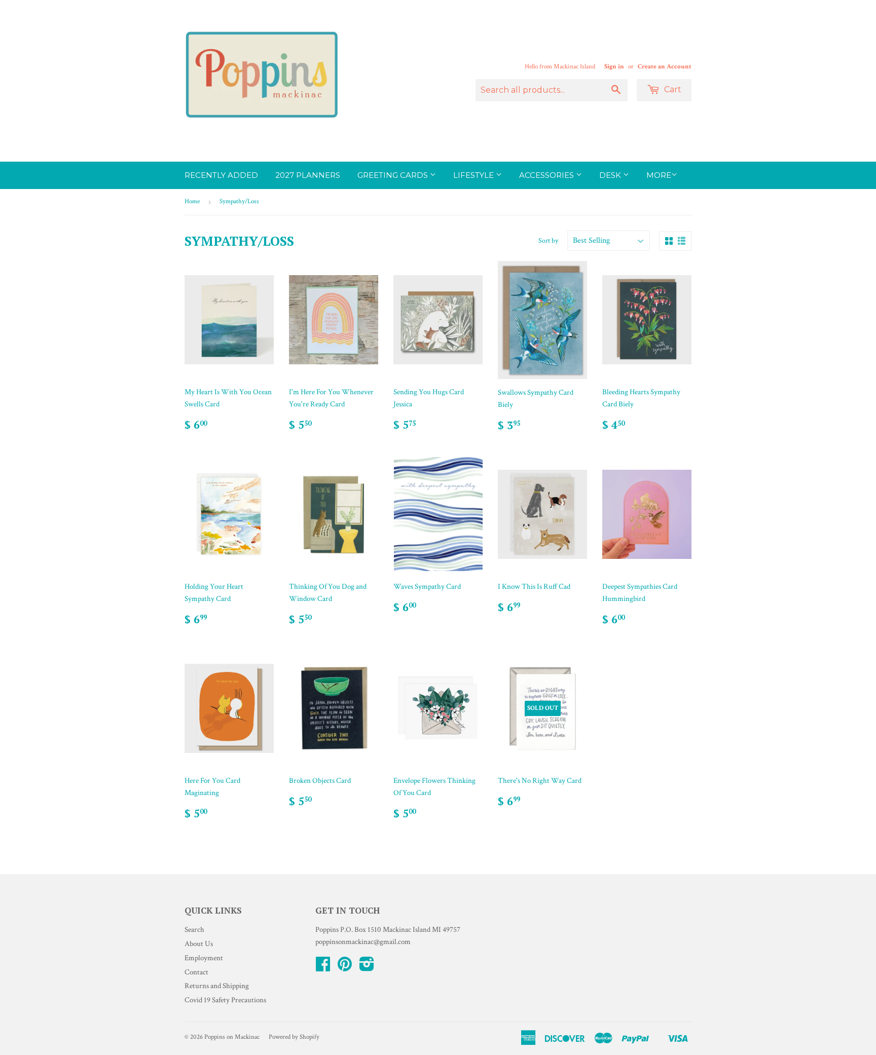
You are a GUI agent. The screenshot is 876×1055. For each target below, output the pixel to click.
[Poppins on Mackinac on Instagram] (367, 967)
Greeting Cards (393, 175)
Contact (196, 972)
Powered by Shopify (294, 1037)
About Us (199, 944)
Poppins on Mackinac (232, 1037)
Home (192, 201)
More (658, 175)
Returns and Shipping (217, 986)
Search (194, 929)
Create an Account (664, 66)
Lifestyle (474, 175)
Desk (611, 175)
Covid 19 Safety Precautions (225, 1000)
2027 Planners (307, 175)
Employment (204, 958)
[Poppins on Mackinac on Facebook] (323, 967)
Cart (671, 89)
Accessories (547, 175)
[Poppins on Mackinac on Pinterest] (344, 967)
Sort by (548, 240)
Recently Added (221, 175)
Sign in (614, 66)
